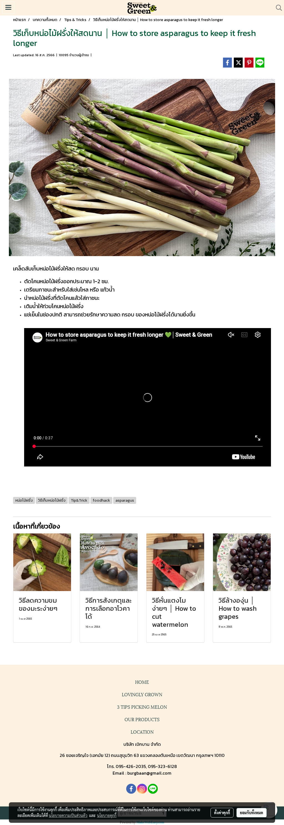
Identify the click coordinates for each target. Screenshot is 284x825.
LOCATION (142, 731)
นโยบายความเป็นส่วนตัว (68, 815)
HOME (142, 681)
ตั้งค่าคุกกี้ (222, 812)
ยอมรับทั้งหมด (251, 812)
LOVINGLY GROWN (142, 694)
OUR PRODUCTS (142, 719)
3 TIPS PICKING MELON (142, 706)
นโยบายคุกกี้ (106, 815)
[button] (277, 8)
